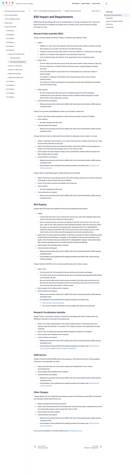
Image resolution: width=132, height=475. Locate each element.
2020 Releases (10, 42)
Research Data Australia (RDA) (114, 15)
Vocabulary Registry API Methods (65, 348)
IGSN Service (109, 24)
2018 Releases (10, 50)
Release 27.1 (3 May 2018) (15, 65)
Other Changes (110, 27)
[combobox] (117, 3)
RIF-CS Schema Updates (11, 15)
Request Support (85, 3)
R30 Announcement (15, 58)
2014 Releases (10, 93)
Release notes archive (10, 26)
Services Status (96, 3)
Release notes (8, 23)
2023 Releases (10, 30)
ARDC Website (75, 3)
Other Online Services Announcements (15, 11)
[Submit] (106, 3)
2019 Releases (10, 46)
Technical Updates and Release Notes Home (49, 11)
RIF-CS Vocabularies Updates (12, 19)
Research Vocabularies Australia (114, 21)
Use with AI (96, 11)
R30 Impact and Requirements (18, 62)
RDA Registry (109, 18)
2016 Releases (10, 85)
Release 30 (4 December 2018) (16, 54)
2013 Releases (10, 97)
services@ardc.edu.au (75, 431)
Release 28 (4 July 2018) (14, 73)
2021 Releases (10, 38)
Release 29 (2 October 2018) (15, 77)
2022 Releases (10, 34)
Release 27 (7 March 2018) (15, 69)
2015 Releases (10, 89)
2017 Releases (10, 81)
